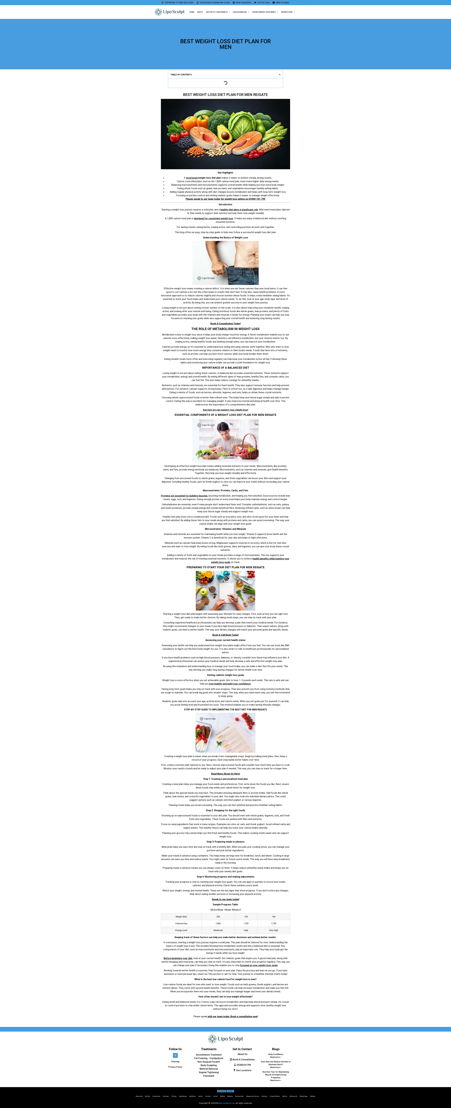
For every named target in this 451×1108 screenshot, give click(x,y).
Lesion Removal (240, 12)
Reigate (230, 1096)
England (221, 1091)
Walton (284, 1096)
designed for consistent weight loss (213, 218)
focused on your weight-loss (255, 965)
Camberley (156, 1096)
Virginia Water (275, 1096)
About (200, 12)
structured (192, 177)
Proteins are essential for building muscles (184, 495)
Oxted (215, 1096)
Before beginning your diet (178, 958)
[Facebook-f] (175, 1055)
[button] (280, 75)
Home (191, 12)
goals (274, 965)
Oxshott (208, 1096)
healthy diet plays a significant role (239, 209)
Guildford (192, 1096)
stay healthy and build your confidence (230, 683)
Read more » (275, 1057)
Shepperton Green (252, 1096)
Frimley (174, 1096)
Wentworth (293, 1096)
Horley (200, 1096)
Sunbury (264, 1096)
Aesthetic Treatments (217, 12)
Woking (312, 1096)
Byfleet (147, 1096)
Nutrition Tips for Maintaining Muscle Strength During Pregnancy (275, 1075)
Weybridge (304, 1096)
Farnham (166, 1096)
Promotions (287, 12)
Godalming (183, 1096)
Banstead (139, 1096)
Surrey (230, 1091)
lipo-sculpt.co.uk (226, 1103)
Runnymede (239, 1096)
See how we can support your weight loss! (225, 409)
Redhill (222, 1096)
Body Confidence (275, 1054)
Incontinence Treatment (264, 12)
